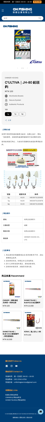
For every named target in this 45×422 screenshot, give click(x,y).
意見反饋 (37, 2)
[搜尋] (39, 18)
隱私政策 (23, 417)
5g (8, 114)
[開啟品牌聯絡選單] (40, 411)
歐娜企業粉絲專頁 (11, 395)
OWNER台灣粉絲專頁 (13, 397)
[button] (2, 10)
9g (22, 114)
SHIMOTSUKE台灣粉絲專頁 (15, 400)
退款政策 (29, 417)
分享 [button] (9, 120)
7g (15, 114)
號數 (6, 109)
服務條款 (16, 417)
